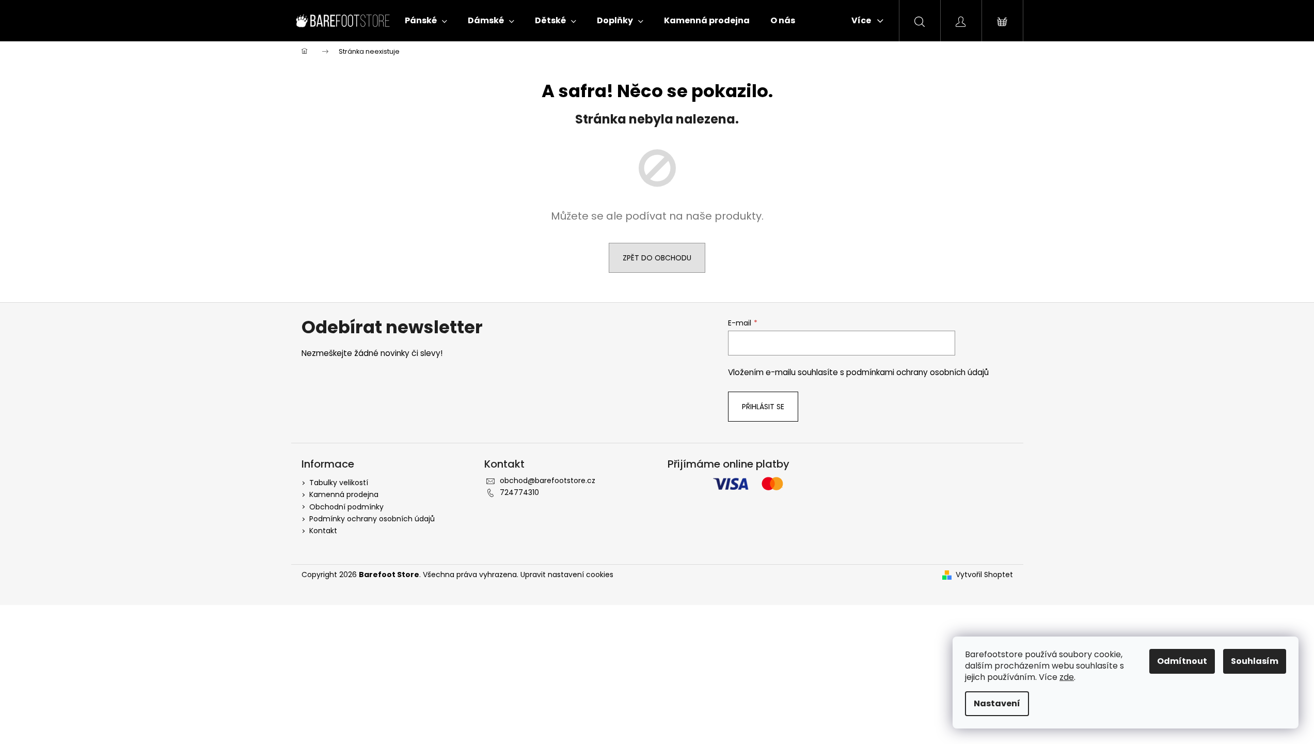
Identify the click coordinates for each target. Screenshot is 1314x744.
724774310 (519, 492)
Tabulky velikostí (338, 482)
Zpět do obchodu (657, 258)
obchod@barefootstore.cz (547, 480)
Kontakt (323, 530)
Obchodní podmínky (346, 507)
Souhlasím (1254, 661)
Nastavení (997, 703)
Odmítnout (1182, 661)
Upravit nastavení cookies (566, 574)
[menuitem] (425, 20)
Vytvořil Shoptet (984, 575)
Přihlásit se (763, 406)
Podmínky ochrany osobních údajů (372, 519)
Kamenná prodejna (343, 494)
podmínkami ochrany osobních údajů (917, 372)
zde (1066, 677)
